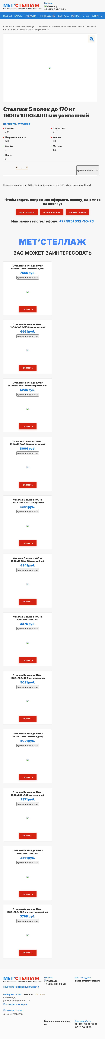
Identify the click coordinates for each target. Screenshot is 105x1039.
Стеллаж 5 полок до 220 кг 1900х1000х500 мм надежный (27, 443)
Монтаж (75, 16)
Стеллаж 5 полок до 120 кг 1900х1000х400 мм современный (27, 384)
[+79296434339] (50, 6)
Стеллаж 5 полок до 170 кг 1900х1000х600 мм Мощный (27, 267)
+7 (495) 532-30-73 (55, 9)
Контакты (97, 16)
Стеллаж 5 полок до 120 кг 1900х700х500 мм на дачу (27, 735)
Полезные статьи (12, 1010)
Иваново (40, 994)
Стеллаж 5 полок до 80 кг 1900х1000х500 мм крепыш (27, 501)
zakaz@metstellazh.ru (87, 980)
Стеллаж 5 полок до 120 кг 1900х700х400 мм (28, 852)
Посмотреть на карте (15, 1004)
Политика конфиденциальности (21, 986)
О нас (86, 16)
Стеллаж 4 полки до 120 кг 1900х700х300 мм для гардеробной (28, 910)
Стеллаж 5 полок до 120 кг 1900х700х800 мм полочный (27, 793)
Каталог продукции (25, 16)
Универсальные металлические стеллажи (60, 27)
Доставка (63, 16)
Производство (47, 16)
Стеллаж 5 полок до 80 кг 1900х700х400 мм (27, 618)
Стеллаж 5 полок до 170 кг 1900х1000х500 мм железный (27, 326)
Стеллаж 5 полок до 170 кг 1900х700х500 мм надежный (28, 676)
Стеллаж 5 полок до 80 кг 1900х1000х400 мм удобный (27, 559)
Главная (7, 16)
